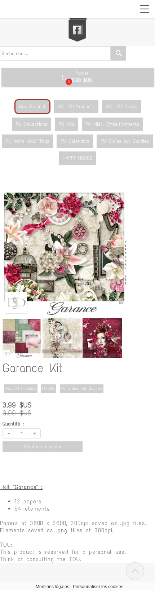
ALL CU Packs (121, 106)
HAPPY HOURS (77, 158)
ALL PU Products (76, 106)
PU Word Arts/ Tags (27, 141)
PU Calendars (75, 141)
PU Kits (66, 124)
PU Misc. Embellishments (112, 124)
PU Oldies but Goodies (125, 141)
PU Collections (31, 124)
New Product (32, 106)
